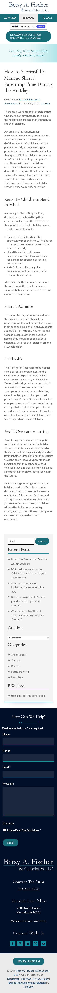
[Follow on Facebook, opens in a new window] (12, 943)
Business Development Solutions (27, 982)
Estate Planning (20, 671)
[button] (9, 17)
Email (7, 767)
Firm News (17, 677)
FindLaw (28, 986)
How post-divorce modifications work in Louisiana (29, 561)
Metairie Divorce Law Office (28, 921)
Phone (6, 750)
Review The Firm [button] (28, 961)
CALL (49, 17)
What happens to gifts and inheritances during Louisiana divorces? (27, 615)
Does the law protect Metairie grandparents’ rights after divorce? (28, 601)
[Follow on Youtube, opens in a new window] (43, 943)
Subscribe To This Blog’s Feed (28, 695)
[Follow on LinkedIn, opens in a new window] (27, 943)
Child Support (18, 654)
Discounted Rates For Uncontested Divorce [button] (25, 36)
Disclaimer (8, 823)
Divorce (15, 666)
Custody (45, 103)
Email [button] (30, 17)
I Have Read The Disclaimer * (24, 830)
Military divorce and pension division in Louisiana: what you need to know (28, 573)
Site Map (26, 978)
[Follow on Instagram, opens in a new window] (20, 943)
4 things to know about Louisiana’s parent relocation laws (27, 587)
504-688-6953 (28, 889)
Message (8, 783)
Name (6, 734)
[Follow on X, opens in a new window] (35, 943)
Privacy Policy (41, 978)
